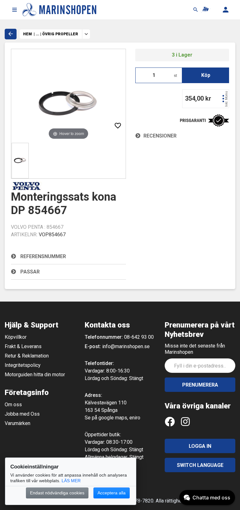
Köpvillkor (16, 337)
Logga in (200, 446)
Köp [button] (205, 75)
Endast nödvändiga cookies (57, 492)
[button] (14, 10)
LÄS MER (71, 480)
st (175, 75)
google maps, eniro (119, 418)
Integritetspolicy (23, 365)
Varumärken (17, 423)
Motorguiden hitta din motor (35, 375)
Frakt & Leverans (23, 346)
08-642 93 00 (139, 337)
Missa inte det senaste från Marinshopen (195, 349)
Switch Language (200, 465)
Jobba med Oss (22, 414)
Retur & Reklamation (27, 356)
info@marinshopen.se (126, 346)
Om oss (13, 405)
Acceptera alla (112, 492)
